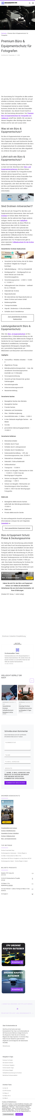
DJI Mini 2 (5, 1098)
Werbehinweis (6, 1046)
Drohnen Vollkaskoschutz (8, 836)
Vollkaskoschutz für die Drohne (23, 242)
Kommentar (10, 742)
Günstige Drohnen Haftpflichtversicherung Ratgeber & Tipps (25, 708)
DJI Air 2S (5, 1088)
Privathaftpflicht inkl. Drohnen (9, 828)
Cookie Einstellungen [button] (8, 1114)
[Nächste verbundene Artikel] (32, 680)
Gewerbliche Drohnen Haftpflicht (10, 833)
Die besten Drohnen (8, 1062)
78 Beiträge (9, 663)
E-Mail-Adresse (12, 761)
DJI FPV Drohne (7, 1090)
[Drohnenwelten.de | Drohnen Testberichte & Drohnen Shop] (9, 3)
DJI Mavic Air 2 (7, 1095)
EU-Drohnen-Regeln (8, 1070)
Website (8, 768)
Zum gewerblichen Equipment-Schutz (17, 528)
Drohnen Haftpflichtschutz (8, 830)
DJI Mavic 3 (6, 1093)
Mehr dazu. (11, 1109)
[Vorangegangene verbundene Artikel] (28, 680)
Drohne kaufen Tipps (8, 1067)
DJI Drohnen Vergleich (8, 1065)
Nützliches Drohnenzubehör (10, 1075)
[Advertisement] (17, 76)
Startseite (3, 33)
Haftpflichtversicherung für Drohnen (12, 1073)
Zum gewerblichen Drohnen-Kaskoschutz (17, 318)
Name (7, 755)
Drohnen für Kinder (8, 1060)
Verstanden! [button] (19, 1114)
